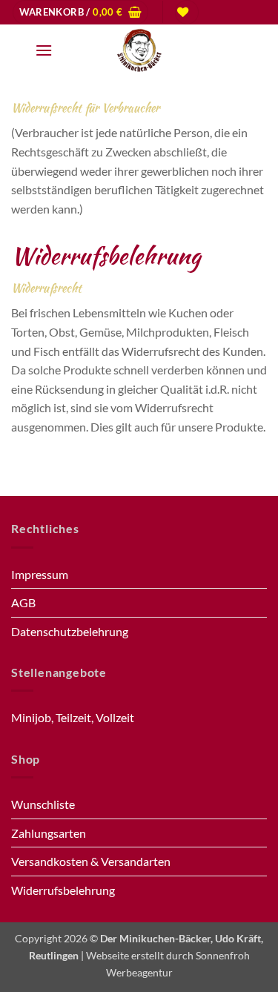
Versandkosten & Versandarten (91, 861)
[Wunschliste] (187, 12)
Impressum (39, 574)
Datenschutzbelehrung (69, 631)
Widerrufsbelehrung (63, 890)
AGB (23, 602)
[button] (81, 12)
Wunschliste (43, 804)
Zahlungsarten (48, 833)
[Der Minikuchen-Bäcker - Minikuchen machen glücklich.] (139, 50)
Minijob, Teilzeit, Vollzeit (72, 717)
